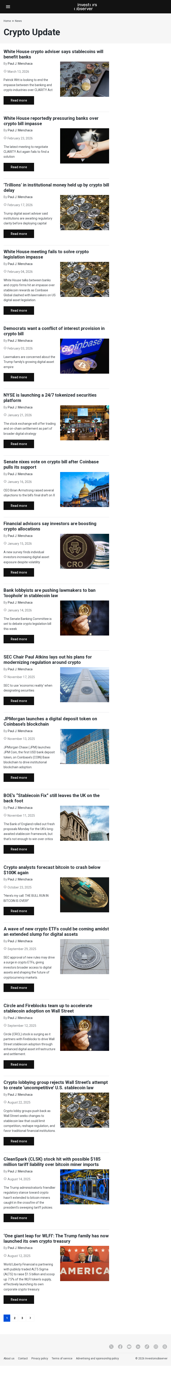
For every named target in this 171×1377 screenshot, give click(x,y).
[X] (111, 1346)
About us (9, 1358)
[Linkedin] (138, 1346)
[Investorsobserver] (85, 6)
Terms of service (62, 1358)
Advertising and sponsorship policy (97, 1358)
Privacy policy (39, 1358)
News (18, 21)
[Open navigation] (8, 6)
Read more (15, 102)
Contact (23, 1358)
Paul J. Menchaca (20, 63)
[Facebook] (120, 1346)
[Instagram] (156, 1346)
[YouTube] (129, 1346)
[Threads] (164, 1346)
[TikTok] (147, 1346)
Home (7, 21)
